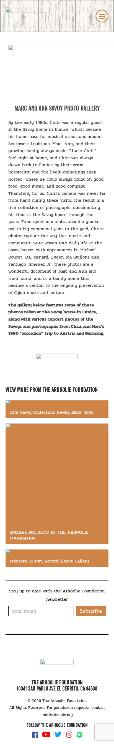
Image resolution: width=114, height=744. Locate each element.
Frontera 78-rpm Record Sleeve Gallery (49, 561)
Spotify (79, 735)
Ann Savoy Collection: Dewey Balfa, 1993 (52, 412)
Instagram (69, 735)
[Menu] (101, 16)
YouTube (46, 734)
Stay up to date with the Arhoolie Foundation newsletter (57, 595)
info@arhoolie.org (57, 715)
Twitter (58, 734)
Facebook (35, 735)
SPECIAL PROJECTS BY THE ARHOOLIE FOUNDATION (49, 535)
